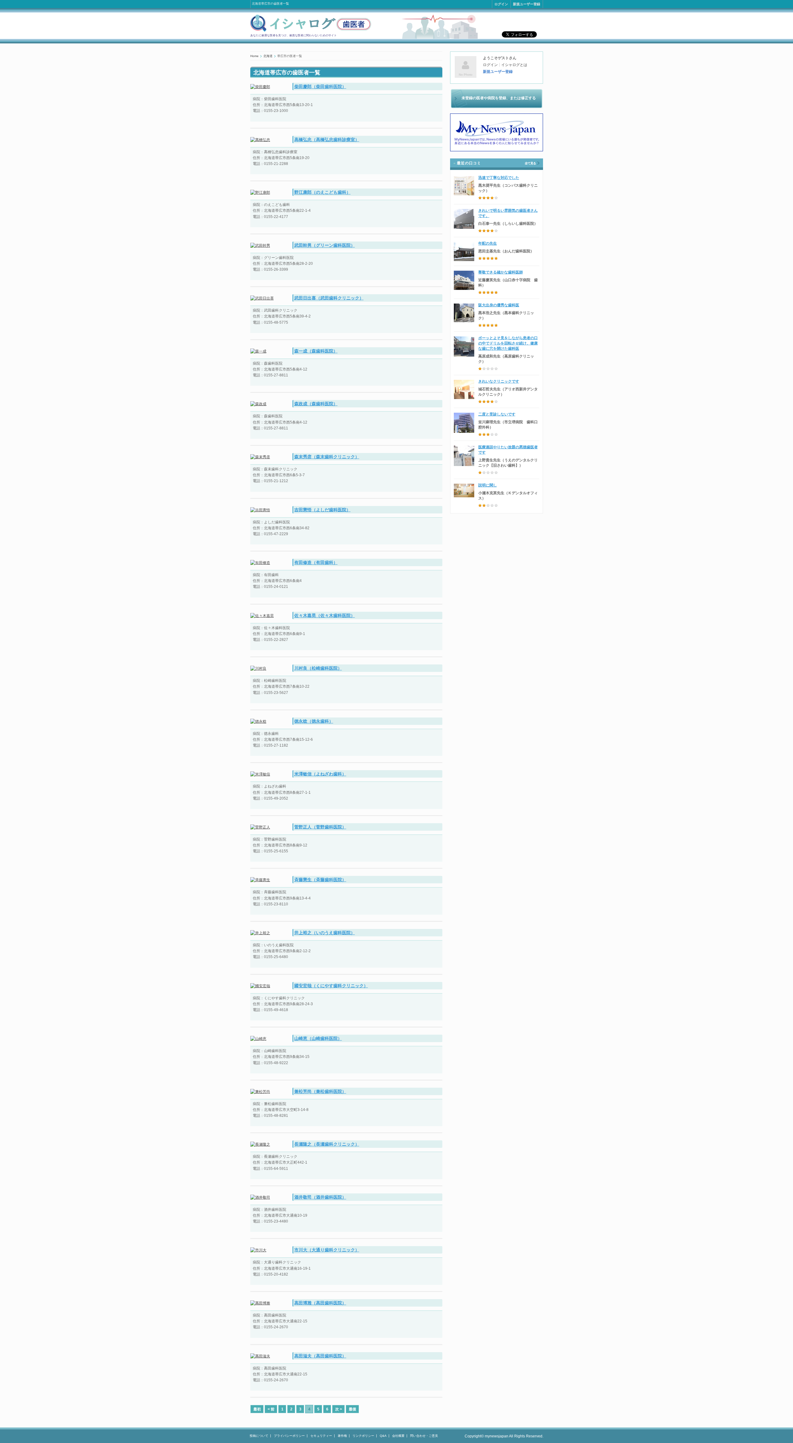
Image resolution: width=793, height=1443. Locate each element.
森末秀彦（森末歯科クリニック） (326, 456)
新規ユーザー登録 (526, 4)
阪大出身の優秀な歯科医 (498, 305)
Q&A (383, 1435)
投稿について (259, 1435)
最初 (257, 1409)
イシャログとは (514, 65)
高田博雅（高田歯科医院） (320, 1302)
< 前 (271, 1409)
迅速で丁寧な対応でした (498, 177)
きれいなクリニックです (498, 381)
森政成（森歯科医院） (316, 403)
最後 (352, 1409)
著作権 (342, 1435)
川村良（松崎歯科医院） (318, 668)
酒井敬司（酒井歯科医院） (320, 1197)
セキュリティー (321, 1435)
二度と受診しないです (496, 414)
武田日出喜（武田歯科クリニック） (329, 297)
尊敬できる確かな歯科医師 (500, 272)
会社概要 (398, 1435)
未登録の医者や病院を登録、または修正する (499, 98)
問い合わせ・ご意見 (424, 1435)
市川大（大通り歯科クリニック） (326, 1249)
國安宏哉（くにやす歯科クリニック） (331, 985)
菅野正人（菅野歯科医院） (320, 826)
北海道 (268, 56)
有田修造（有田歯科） (316, 562)
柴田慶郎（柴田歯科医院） (320, 86)
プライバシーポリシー (289, 1435)
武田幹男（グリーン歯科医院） (324, 245)
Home (254, 56)
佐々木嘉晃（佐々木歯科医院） (324, 615)
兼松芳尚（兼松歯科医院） (320, 1091)
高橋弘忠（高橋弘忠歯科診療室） (326, 139)
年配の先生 (487, 243)
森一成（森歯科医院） (316, 351)
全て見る (530, 163)
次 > (338, 1409)
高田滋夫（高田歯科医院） (320, 1355)
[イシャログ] (310, 31)
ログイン (501, 4)
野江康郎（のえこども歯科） (322, 192)
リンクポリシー (363, 1435)
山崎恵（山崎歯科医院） (318, 1038)
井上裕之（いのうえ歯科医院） (324, 932)
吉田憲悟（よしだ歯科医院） (322, 509)
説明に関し (487, 485)
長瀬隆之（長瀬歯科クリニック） (326, 1144)
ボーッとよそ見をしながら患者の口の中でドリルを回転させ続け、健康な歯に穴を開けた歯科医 (508, 343)
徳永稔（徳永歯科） (313, 721)
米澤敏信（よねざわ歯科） (320, 773)
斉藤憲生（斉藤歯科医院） (320, 879)
